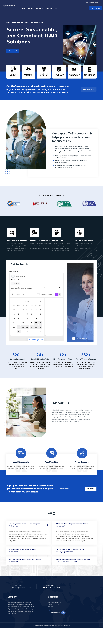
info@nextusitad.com (23, 588)
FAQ (56, 8)
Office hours (50, 585)
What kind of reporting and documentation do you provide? (72, 525)
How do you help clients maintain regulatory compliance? (25, 561)
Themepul (67, 625)
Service (30, 8)
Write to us (18, 585)
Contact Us (39, 8)
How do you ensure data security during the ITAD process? (24, 525)
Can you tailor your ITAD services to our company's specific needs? (70, 551)
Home (24, 8)
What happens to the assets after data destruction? (22, 551)
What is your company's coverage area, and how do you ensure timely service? (73, 561)
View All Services (88, 89)
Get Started (96, 8)
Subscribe (90, 488)
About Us (49, 8)
